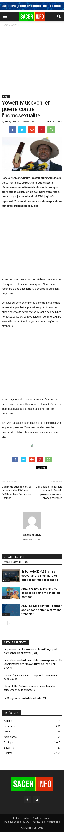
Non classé (10, 737)
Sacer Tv (9, 747)
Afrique (6, 96)
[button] (59, 16)
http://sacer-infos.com (32, 540)
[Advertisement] (32, 61)
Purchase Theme (41, 817)
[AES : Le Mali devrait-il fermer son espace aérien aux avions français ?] (11, 610)
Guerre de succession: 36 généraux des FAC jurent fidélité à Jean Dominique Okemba (16, 492)
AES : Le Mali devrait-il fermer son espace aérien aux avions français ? (41, 610)
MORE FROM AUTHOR (16, 562)
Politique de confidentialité (46, 821)
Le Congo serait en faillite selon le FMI (25, 698)
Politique (9, 742)
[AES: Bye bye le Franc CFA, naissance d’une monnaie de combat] (11, 593)
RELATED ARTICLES (15, 557)
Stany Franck (12, 121)
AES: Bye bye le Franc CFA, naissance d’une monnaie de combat (40, 593)
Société (8, 753)
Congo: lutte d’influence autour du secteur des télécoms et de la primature (29, 688)
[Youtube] (36, 799)
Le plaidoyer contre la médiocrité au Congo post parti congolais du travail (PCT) (30, 651)
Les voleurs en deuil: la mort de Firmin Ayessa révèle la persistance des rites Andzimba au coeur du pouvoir (33, 664)
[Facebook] (27, 799)
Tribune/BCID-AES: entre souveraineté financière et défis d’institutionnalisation (39, 575)
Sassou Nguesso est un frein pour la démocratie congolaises (31, 677)
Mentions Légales (20, 817)
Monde (8, 731)
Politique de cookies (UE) (16, 821)
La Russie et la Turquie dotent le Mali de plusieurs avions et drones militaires (49, 492)
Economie (9, 726)
